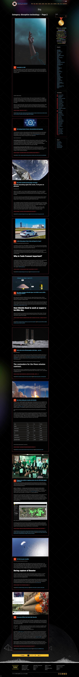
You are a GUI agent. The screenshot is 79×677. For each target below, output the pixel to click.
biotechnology (59, 31)
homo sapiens (35, 113)
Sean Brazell (60, 123)
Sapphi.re (27, 673)
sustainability (60, 42)
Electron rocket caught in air (34, 587)
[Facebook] (59, 674)
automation (59, 65)
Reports (43, 3)
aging (58, 28)
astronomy (20, 449)
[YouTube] (64, 674)
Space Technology (37, 214)
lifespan (57, 38)
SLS (21, 323)
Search (66, 16)
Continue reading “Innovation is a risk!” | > (20, 110)
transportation (34, 321)
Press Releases (64, 3)
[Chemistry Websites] (61, 21)
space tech (23, 323)
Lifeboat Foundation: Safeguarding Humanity (20, 3)
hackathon (44, 532)
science (30, 532)
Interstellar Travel (64, 36)
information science (39, 113)
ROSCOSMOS (40, 648)
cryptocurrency (62, 32)
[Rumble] (66, 674)
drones (58, 87)
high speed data (37, 449)
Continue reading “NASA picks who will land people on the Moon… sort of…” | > (26, 374)
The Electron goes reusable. (23, 559)
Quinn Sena (60, 99)
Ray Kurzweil (59, 53)
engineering (25, 321)
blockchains (59, 73)
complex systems (60, 77)
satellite (29, 533)
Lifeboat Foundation (18, 673)
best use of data (34, 491)
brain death (58, 32)
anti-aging (64, 28)
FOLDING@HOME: (47, 668)
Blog (34, 3)
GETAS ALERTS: (58, 665)
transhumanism (59, 43)
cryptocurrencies (59, 82)
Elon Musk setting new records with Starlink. (27, 400)
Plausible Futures (59, 146)
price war (37, 648)
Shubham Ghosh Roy (61, 98)
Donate (49, 3)
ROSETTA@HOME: (24, 669)
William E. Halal (18, 155)
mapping (22, 532)
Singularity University (60, 55)
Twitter (43, 648)
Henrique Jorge (18, 113)
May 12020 (15, 350)
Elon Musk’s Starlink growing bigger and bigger (27, 183)
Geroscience (59, 141)
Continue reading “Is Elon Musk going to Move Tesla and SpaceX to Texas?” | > (26, 269)
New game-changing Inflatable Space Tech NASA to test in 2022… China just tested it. (31, 293)
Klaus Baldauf (60, 113)
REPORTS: (34, 668)
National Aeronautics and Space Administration (19, 533)
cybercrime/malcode (60, 83)
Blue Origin (35, 376)
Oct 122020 (15, 129)
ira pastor (58, 37)
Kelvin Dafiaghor (61, 105)
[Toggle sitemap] (64, 1)
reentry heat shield (19, 323)
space (27, 214)
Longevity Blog (59, 142)
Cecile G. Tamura (61, 115)
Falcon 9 (34, 214)
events (38, 531)
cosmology (58, 79)
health (59, 35)
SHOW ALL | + (58, 134)
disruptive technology (28, 113)
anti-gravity (59, 60)
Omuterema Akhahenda (60, 112)
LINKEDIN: (46, 665)
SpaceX (41, 214)
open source (24, 532)
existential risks (58, 33)
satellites (27, 532)
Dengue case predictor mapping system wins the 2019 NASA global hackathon (31, 480)
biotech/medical (59, 71)
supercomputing (25, 114)
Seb (59, 127)
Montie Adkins (60, 131)
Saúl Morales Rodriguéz (60, 97)
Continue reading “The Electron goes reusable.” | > (22, 585)
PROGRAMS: (58, 668)
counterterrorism (59, 80)
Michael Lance (17, 531)
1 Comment (38, 271)
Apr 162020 (15, 559)
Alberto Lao (60, 118)
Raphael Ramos (60, 121)
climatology (59, 76)
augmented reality (60, 64)
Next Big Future (59, 145)
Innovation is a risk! (21, 67)
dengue (41, 532)
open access (40, 155)
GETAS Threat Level (15, 667)
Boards (37, 3)
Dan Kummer (60, 110)
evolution (32, 113)
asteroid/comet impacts (61, 62)
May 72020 (15, 293)
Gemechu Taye (60, 104)
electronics (30, 155)
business (58, 74)
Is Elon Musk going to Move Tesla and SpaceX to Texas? (29, 241)
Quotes (58, 3)
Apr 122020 (15, 617)
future (63, 33)
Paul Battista (60, 103)
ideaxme (57, 36)
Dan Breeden (60, 100)
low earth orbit (38, 582)
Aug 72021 (15, 67)
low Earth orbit (20, 406)
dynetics (39, 376)
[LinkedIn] (62, 674)
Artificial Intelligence (31, 114)
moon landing (42, 376)
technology (64, 42)
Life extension (63, 37)
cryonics (58, 81)
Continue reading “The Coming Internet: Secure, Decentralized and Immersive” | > (27, 152)
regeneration (59, 40)
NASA (42, 321)
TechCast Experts (36, 134)
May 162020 (15, 241)
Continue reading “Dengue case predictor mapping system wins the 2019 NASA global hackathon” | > (29, 528)
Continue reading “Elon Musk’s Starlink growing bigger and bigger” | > (25, 211)
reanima (60, 39)
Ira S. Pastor (60, 132)
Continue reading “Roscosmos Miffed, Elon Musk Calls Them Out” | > (24, 646)
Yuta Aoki (59, 116)
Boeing (37, 376)
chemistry (58, 75)
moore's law (15, 114)
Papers (46, 3)
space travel (30, 321)
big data (21, 113)
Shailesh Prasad (61, 102)
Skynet (58, 56)
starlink (43, 214)
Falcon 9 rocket (38, 636)
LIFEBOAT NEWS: (35, 665)
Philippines (26, 533)
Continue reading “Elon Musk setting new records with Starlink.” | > (25, 447)
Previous (22, 655)
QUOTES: (57, 669)
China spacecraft (40, 321)
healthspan (63, 35)
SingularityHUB (59, 147)
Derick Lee (60, 117)
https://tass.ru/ (21, 631)
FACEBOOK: (23, 665)
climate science (38, 532)
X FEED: (22, 667)
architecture (59, 61)
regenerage (63, 39)
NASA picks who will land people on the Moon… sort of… (29, 350)
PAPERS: (34, 669)
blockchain (65, 31)
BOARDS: (58, 667)
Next (39, 655)
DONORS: (46, 667)
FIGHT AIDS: (23, 668)
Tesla (35, 271)
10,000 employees (21, 266)
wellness (63, 43)
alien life (58, 59)
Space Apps (33, 533)
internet (46, 113)
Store (61, 3)
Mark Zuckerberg (59, 57)
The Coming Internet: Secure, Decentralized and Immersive (30, 129)
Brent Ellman (60, 126)
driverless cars (59, 86)
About (32, 3)
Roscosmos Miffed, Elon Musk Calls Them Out (27, 617)
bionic (58, 69)
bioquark (60, 30)
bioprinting (58, 70)
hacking (40, 531)
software (32, 532)
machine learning (19, 532)
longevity (61, 38)
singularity (21, 114)
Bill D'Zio (17, 214)
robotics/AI (18, 114)
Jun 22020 (15, 183)
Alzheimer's (61, 28)
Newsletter (55, 3)
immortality (60, 36)
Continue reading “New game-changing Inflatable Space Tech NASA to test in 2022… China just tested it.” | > (30, 318)
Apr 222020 (15, 481)
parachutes (39, 587)
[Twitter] (60, 674)
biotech (63, 30)
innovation (43, 113)
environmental (35, 531)
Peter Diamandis (59, 51)
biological (58, 68)
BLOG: (34, 667)
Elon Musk (25, 214)
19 (35, 655)
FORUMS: (46, 669)
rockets (41, 587)
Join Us (52, 3)
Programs (39, 3)
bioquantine (63, 29)
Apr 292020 (15, 400)
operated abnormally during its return (20, 305)
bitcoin (62, 31)
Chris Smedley (60, 133)
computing (24, 113)
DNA (57, 52)
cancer (60, 32)
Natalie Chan (60, 122)
